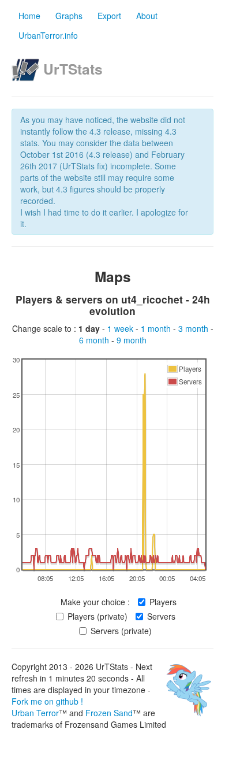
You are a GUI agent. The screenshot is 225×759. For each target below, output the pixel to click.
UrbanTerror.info (48, 35)
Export (109, 15)
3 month (194, 328)
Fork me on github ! (47, 701)
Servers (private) (121, 630)
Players (163, 602)
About (147, 15)
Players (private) (97, 616)
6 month (95, 340)
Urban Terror (35, 713)
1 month (157, 328)
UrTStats (73, 68)
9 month (132, 340)
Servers (161, 616)
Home (29, 15)
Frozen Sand (109, 713)
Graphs (68, 15)
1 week (121, 328)
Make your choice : (95, 602)
